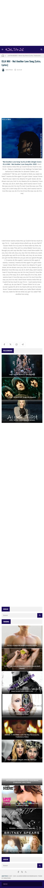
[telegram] (22, 344)
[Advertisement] (22, 23)
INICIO (5, 884)
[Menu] (2, 49)
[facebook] (4, 344)
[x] (10, 344)
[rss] (26, 872)
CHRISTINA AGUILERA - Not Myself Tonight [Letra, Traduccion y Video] (25, 55)
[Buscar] (41, 49)
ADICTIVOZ (9, 70)
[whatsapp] (16, 344)
